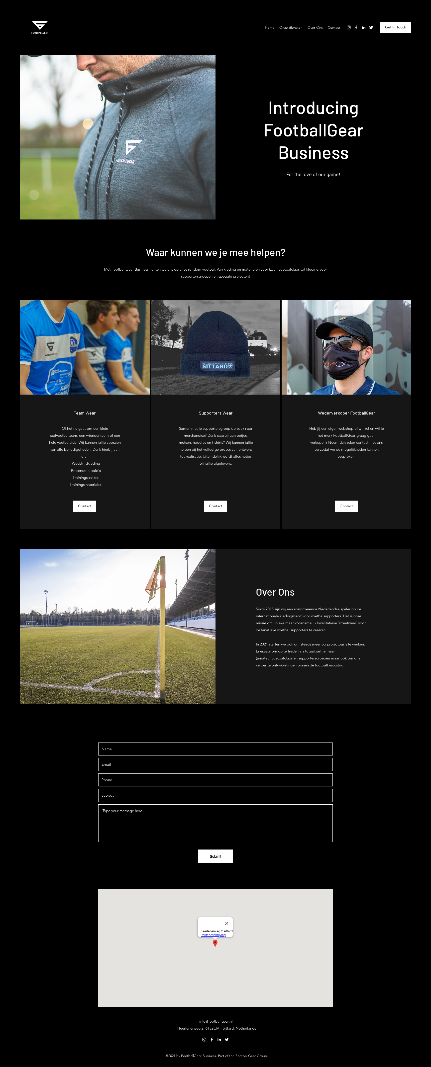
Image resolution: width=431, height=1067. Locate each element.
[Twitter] (371, 27)
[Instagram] (348, 27)
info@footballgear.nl (216, 1021)
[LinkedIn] (363, 27)
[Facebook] (356, 27)
